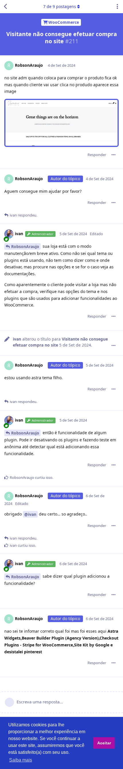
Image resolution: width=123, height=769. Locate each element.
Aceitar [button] (104, 743)
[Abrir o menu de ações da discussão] (117, 6)
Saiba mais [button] (20, 760)
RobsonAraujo (25, 246)
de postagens (59, 6)
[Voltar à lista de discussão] (5, 6)
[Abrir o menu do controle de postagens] (113, 155)
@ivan (30, 514)
